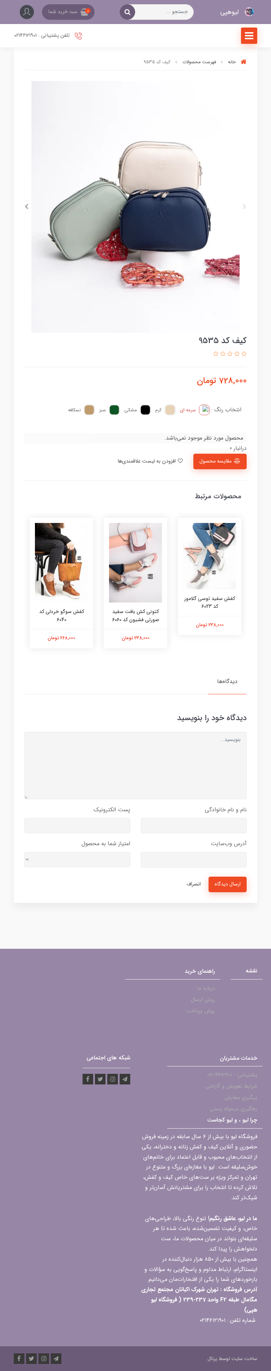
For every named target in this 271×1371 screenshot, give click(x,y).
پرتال (212, 1359)
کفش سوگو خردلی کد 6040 (61, 615)
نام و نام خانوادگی (226, 809)
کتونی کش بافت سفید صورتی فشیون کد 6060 (135, 615)
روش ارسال (203, 999)
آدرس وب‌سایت (229, 843)
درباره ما (206, 988)
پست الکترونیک (112, 809)
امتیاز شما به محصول (106, 843)
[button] (68, 12)
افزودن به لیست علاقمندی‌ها (147, 461)
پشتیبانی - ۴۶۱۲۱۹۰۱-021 (232, 1075)
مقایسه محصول (215, 461)
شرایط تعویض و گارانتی (231, 1086)
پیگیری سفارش (240, 1097)
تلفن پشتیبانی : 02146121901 (42, 35)
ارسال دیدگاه (228, 884)
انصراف (194, 884)
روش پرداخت (200, 1011)
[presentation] (244, 206)
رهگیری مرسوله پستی (233, 1109)
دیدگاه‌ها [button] (227, 681)
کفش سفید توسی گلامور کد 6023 (209, 602)
